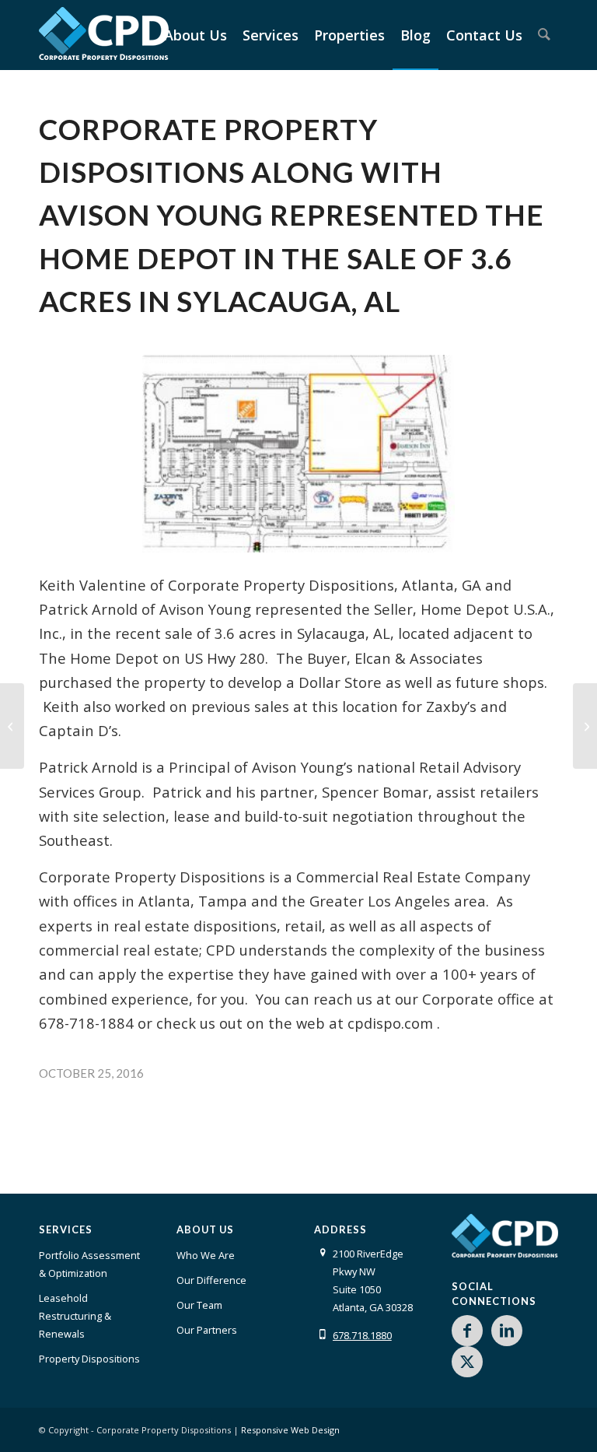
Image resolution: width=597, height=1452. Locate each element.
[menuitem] (195, 35)
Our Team (199, 1305)
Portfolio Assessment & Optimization (89, 1264)
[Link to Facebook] (467, 1330)
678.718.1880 (362, 1335)
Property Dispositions (89, 1359)
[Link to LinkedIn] (506, 1330)
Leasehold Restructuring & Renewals (75, 1316)
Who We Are (205, 1255)
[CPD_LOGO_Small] (104, 41)
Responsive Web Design (290, 1430)
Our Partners (206, 1330)
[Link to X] (467, 1361)
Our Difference (211, 1280)
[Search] (544, 35)
